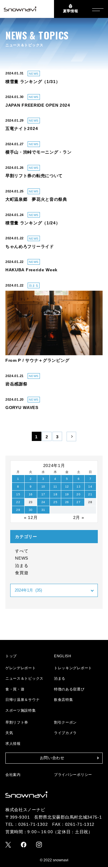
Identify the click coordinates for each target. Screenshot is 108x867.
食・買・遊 (15, 689)
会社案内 (13, 775)
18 (55, 494)
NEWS (21, 558)
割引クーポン (65, 722)
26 (67, 502)
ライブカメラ (65, 733)
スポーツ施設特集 (20, 710)
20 (78, 494)
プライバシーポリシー (73, 775)
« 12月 (31, 517)
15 (18, 494)
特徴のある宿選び (69, 689)
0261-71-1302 (33, 824)
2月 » (78, 517)
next (71, 436)
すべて (21, 551)
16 (31, 494)
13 (78, 486)
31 (43, 509)
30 (31, 509)
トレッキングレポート (73, 668)
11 (55, 486)
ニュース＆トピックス (24, 678)
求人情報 (13, 744)
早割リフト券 (16, 722)
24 (43, 502)
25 (55, 502)
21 (90, 494)
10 (43, 486)
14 (90, 486)
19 (67, 494)
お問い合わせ (52, 758)
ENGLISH (62, 656)
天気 (9, 733)
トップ (11, 656)
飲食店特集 (63, 700)
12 (67, 486)
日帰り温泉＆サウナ (22, 700)
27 (78, 502)
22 (18, 502)
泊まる (21, 565)
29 (18, 509)
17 (43, 494)
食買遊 (21, 572)
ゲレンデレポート (20, 668)
